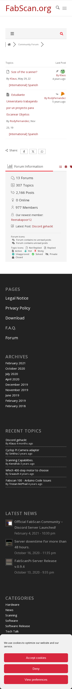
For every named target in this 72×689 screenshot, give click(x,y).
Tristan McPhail (18, 484)
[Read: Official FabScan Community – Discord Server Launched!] (9, 523)
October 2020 (15, 368)
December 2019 (16, 384)
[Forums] (9, 44)
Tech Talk (12, 631)
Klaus (13, 78)
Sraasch (14, 474)
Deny (36, 668)
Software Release (17, 626)
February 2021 (15, 363)
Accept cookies (36, 657)
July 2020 (11, 374)
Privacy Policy (17, 308)
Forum (11, 337)
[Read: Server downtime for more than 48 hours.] (9, 542)
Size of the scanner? (24, 72)
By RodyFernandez (55, 98)
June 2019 (12, 395)
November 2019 (16, 390)
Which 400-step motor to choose (27, 470)
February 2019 (15, 401)
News (9, 610)
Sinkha (13, 453)
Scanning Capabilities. (19, 460)
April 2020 (12, 379)
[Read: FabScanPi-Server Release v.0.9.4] (9, 562)
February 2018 (15, 406)
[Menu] (64, 8)
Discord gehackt (42, 226)
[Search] (56, 8)
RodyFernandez (19, 121)
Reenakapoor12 (21, 220)
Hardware (12, 604)
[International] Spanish (23, 85)
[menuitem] (56, 8)
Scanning (11, 615)
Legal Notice (17, 298)
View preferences (36, 679)
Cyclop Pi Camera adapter (22, 450)
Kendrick (14, 463)
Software (11, 621)
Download (14, 318)
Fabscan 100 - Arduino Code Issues (28, 480)
